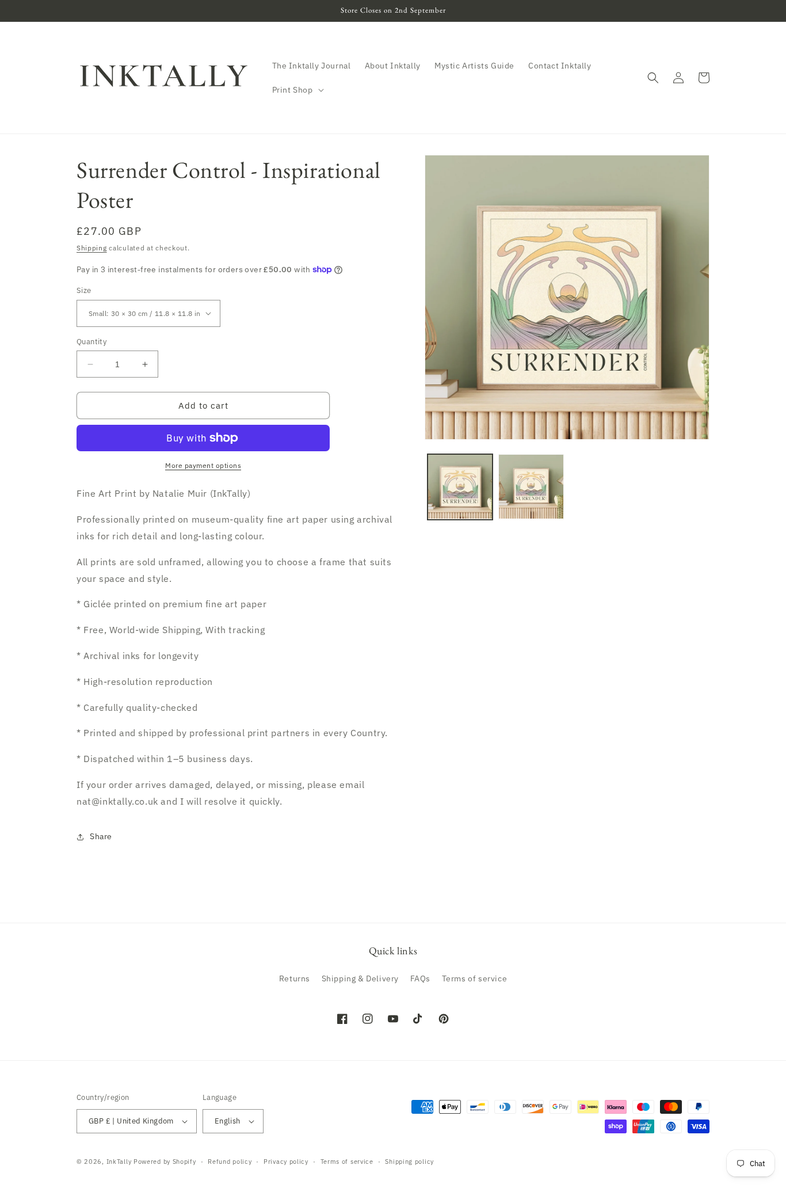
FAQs (420, 978)
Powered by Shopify (164, 1161)
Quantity (91, 341)
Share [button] (101, 836)
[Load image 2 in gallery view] (530, 486)
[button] (297, 90)
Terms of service (475, 978)
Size (84, 290)
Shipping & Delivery (360, 978)
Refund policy (229, 1161)
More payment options (203, 465)
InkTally (119, 1161)
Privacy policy (286, 1161)
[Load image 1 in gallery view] (460, 486)
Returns (294, 978)
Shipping (92, 247)
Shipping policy (409, 1161)
